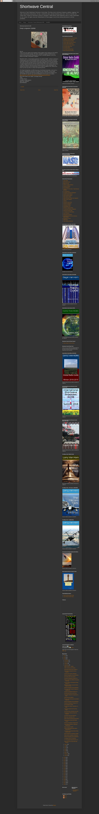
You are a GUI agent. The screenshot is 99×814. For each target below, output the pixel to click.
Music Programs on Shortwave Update (71, 733)
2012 (65, 774)
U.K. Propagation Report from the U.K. (71, 739)
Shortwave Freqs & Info (67, 202)
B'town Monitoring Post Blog (68, 50)
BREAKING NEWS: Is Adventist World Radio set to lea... (71, 685)
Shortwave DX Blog (66, 205)
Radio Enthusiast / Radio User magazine (70, 198)
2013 (65, 773)
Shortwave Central (36, 6)
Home (20, 22)
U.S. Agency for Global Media (68, 211)
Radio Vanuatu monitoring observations (71, 718)
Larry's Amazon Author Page (68, 596)
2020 (65, 762)
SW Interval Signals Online (68, 207)
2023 (65, 757)
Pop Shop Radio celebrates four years (71, 711)
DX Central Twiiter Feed (67, 46)
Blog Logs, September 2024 (69, 717)
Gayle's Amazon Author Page (68, 595)
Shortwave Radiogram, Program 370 (71, 703)
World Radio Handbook (67, 214)
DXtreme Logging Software (68, 184)
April (65, 750)
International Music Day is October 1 (71, 669)
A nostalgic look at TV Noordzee (70, 738)
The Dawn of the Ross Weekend (70, 715)
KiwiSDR (48, 22)
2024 (65, 658)
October (66, 663)
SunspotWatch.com (66, 206)
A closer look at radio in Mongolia (70, 673)
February (66, 753)
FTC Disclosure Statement (75, 790)
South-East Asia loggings (68, 697)
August (65, 744)
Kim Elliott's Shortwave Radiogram (69, 192)
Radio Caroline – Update (68, 666)
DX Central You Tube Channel (68, 44)
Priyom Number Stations (67, 195)
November (66, 661)
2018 (65, 765)
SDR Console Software (67, 199)
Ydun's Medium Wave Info (68, 221)
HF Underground (66, 191)
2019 (65, 763)
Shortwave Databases (67, 203)
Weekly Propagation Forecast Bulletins (71, 675)
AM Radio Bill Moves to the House (70, 693)
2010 (65, 777)
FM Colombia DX (66, 187)
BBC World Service (66, 182)
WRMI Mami (65, 219)
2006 (65, 784)
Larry (66, 797)
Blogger (54, 805)
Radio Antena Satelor (67, 196)
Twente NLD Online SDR (67, 210)
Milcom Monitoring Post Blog (68, 40)
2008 (65, 781)
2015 (65, 770)
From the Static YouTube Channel (69, 42)
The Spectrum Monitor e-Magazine (69, 209)
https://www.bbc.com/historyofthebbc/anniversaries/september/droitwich (35, 75)
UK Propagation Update (68, 704)
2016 (65, 768)
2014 (65, 771)
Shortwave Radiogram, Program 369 (71, 722)
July (65, 745)
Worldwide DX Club (67, 218)
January (66, 755)
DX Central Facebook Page (68, 49)
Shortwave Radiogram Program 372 (71, 678)
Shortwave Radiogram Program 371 (71, 691)
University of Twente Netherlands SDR (36, 22)
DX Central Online (66, 47)
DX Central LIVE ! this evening (69, 676)
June (65, 747)
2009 (65, 779)
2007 (65, 782)
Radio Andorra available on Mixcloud (71, 735)
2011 (65, 776)
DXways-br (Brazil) (66, 186)
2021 (65, 760)
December (66, 660)
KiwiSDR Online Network (67, 194)
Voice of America (66, 213)
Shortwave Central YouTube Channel (70, 38)
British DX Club (66, 183)
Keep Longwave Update (68, 726)
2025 (65, 657)
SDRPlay (65, 200)
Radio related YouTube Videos (69, 343)
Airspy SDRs (65, 180)
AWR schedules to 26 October (69, 667)
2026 (65, 655)
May (65, 749)
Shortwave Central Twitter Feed (69, 39)
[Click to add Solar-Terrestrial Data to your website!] (71, 641)
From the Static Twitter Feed (68, 43)
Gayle (66, 795)
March (65, 752)
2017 (65, 766)
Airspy (24, 22)
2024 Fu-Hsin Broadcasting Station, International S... (70, 729)
